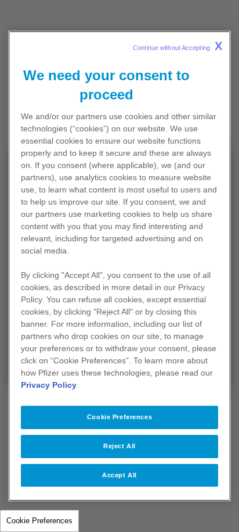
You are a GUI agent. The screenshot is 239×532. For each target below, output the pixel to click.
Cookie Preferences (39, 520)
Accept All (119, 475)
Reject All (119, 445)
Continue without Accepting (177, 46)
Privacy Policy (49, 385)
